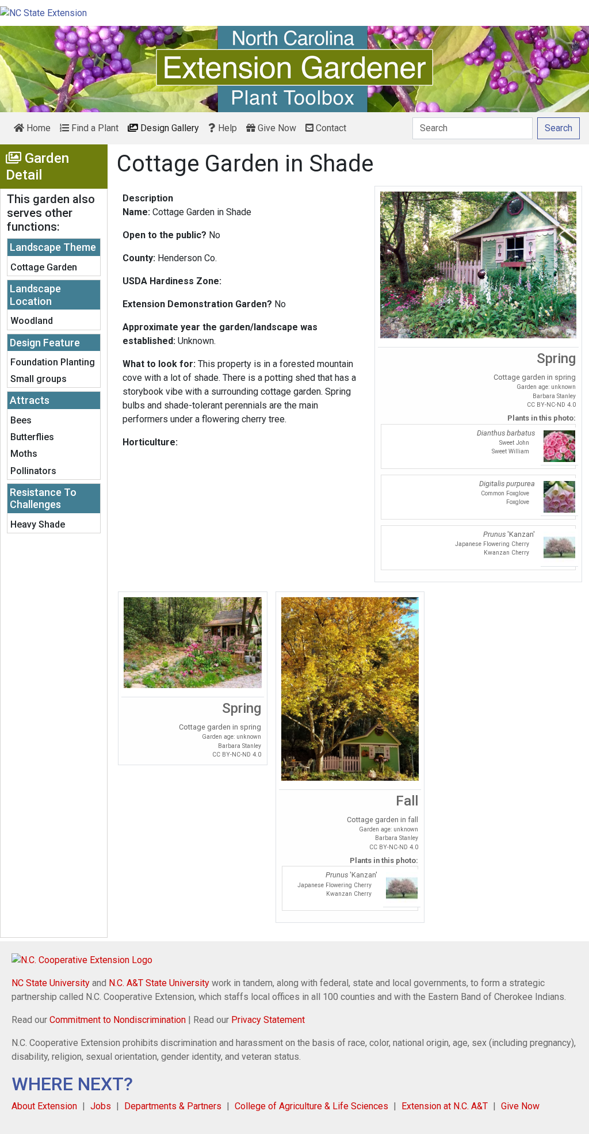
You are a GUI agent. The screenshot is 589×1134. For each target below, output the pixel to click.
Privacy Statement (268, 1019)
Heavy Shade (37, 524)
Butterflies (32, 437)
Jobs (100, 1106)
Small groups (38, 378)
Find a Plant (93, 128)
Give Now (275, 128)
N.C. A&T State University (159, 983)
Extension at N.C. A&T (444, 1106)
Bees (21, 420)
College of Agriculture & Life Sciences (311, 1106)
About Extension (44, 1106)
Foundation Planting (52, 362)
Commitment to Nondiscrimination (117, 1019)
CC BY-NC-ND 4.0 (551, 404)
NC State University (51, 983)
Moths (23, 453)
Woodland (31, 320)
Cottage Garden (43, 267)
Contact (329, 128)
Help (226, 128)
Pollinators (33, 470)
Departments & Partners (172, 1106)
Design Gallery (168, 128)
